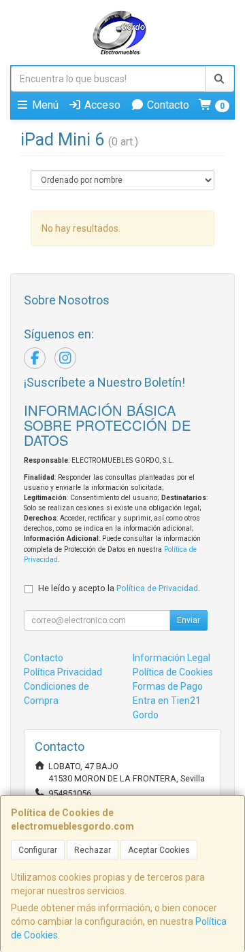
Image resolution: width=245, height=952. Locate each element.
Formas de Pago (168, 686)
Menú (44, 105)
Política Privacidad (63, 672)
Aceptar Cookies (159, 850)
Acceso (101, 105)
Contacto (166, 105)
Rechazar (92, 850)
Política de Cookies (173, 672)
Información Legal (171, 657)
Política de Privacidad (157, 588)
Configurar (37, 850)
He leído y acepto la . (119, 588)
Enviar (188, 620)
